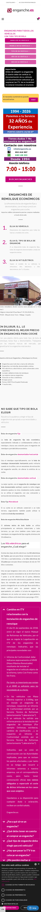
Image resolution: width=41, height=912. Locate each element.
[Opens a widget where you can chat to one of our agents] (33, 908)
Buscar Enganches (20, 179)
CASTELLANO (10, 2)
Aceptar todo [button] (10, 908)
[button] (20, 904)
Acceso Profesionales (27, 2)
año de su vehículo (20, 56)
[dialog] (20, 887)
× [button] (38, 864)
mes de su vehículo (20, 62)
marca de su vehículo (20, 40)
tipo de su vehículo (20, 51)
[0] (37, 19)
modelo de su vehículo (20, 46)
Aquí (33, 100)
